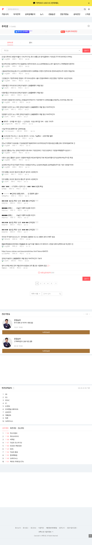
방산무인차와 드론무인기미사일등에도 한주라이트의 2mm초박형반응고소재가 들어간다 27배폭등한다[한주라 (38, 64)
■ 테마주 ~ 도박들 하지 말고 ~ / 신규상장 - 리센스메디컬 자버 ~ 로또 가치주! (28, 121)
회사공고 (25, 528)
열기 (90, 536)
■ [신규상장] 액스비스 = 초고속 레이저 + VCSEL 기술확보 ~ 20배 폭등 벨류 (27, 136)
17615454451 (9, 131)
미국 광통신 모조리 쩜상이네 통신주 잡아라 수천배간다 (20, 172)
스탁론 (87, 14)
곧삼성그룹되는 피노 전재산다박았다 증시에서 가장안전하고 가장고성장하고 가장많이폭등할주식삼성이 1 (36, 150)
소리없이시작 (8, 124)
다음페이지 (55, 283)
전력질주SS (5, 196)
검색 (85, 9)
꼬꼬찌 (6, 88)
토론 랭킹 (13, 428)
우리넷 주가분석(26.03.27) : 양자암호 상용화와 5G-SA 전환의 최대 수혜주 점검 (28, 237)
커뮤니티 (5, 14)
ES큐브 (7, 406)
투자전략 (16, 14)
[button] (42, 50)
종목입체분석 (30, 14)
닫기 (89, 3)
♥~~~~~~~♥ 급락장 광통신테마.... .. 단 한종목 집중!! (20, 194)
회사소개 (18, 528)
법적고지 (62, 528)
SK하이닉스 (9, 421)
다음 (89, 314)
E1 (6, 403)
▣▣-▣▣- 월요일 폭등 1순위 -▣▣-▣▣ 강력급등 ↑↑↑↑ (20, 201)
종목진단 (76, 14)
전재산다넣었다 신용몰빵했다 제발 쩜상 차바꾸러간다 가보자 (22, 258)
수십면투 (7, 59)
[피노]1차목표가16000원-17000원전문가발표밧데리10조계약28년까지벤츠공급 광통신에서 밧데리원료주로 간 (38, 143)
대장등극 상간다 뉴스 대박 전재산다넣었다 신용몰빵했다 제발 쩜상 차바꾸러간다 (28, 107)
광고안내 (33, 528)
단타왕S (4, 189)
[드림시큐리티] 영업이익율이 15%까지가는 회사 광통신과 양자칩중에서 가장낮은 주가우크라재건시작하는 (37, 57)
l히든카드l (5, 210)
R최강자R (5, 203)
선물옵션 (51, 14)
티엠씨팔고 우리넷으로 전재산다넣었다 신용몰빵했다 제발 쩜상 (22, 85)
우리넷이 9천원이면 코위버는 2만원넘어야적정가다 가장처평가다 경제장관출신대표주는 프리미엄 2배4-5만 (37, 100)
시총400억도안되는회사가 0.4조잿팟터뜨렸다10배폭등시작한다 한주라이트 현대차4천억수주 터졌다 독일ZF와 (38, 71)
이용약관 (41, 528)
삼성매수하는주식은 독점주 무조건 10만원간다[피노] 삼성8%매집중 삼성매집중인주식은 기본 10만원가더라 (37, 165)
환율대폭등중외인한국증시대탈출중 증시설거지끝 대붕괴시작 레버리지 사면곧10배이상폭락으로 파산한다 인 (37, 244)
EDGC (7, 400)
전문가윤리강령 (71, 528)
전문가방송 (64, 14)
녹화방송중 (46, 332)
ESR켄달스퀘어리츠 (11, 409)
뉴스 (42, 14)
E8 (6, 394)
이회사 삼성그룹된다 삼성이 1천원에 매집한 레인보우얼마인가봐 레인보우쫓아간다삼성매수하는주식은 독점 (37, 158)
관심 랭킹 (21, 428)
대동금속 (8, 415)
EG (6, 397)
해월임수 (4, 268)
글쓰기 (86, 50)
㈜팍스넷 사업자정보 (45, 532)
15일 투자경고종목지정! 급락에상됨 (13, 129)
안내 (47, 273)
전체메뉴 (90, 9)
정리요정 (7, 239)
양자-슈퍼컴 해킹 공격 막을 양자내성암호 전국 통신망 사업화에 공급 (24, 266)
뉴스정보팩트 (6, 253)
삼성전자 (8, 412)
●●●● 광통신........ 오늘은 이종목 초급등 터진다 (18, 208)
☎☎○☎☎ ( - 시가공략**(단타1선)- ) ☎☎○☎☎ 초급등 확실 (22, 186)
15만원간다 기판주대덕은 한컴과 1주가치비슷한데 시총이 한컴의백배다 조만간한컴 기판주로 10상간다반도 (37, 78)
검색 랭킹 (5, 428)
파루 (6, 418)
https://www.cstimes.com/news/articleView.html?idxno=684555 (25, 251)
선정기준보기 (13, 388)
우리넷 (9, 26)
